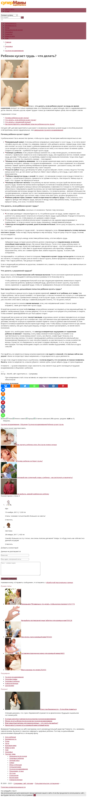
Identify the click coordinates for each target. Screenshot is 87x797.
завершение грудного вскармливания (48, 130)
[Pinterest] (63, 386)
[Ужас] (3, 418)
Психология (13, 775)
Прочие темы (10, 754)
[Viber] (44, 386)
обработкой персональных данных (59, 582)
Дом (6, 38)
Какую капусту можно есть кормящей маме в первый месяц (27, 725)
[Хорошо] (30, 418)
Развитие (8, 34)
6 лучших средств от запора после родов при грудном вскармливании (30, 719)
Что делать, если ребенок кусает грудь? (20, 120)
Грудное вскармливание (10, 424)
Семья (11, 762)
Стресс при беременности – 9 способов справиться (58, 709)
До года (12, 773)
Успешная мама (15, 767)
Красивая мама (10, 745)
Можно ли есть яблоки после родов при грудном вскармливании (28, 721)
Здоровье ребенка (12, 681)
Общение (24, 424)
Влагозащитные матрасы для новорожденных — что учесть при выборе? (31, 723)
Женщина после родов (14, 30)
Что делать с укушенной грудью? (18, 122)
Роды (7, 28)
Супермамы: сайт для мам (23, 783)
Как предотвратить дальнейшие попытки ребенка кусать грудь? (30, 124)
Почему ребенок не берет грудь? (30, 461)
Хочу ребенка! (10, 737)
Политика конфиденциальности (13, 787)
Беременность (10, 25)
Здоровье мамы (11, 679)
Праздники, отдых (16, 771)
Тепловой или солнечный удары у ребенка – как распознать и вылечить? (45, 477)
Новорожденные (11, 683)
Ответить (9, 520)
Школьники (9, 685)
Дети (7, 743)
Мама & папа (10, 36)
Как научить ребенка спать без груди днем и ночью (37, 444)
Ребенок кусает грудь (55, 424)
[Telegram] (24, 386)
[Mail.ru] (53, 386)
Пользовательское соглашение (47, 783)
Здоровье (9, 32)
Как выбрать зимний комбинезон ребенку (33, 494)
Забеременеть (10, 23)
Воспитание (13, 777)
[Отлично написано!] (42, 418)
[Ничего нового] (19, 418)
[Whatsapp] (34, 386)
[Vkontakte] (5, 386)
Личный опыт (14, 760)
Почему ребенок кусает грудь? (17, 118)
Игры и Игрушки (15, 765)
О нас (7, 11)
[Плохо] (9, 418)
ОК (35, 795)
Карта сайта (9, 9)
